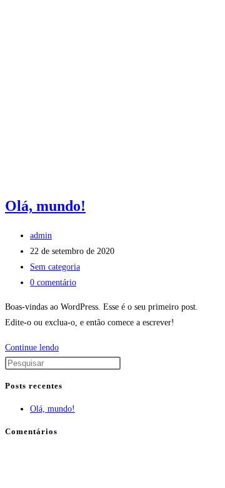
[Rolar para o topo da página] (8, 454)
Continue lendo (35, 347)
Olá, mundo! (45, 206)
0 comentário (53, 282)
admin (41, 235)
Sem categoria (55, 267)
